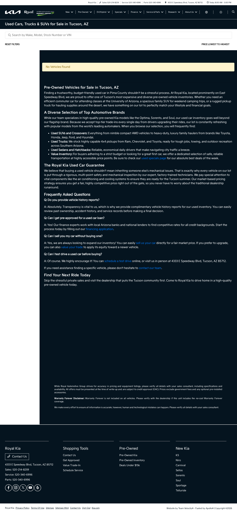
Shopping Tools (75, 448)
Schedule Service (73, 470)
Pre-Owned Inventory (132, 460)
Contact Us (19, 456)
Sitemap (50, 508)
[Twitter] (23, 487)
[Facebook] (8, 487)
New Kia (182, 448)
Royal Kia (9, 508)
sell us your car (146, 243)
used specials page (153, 158)
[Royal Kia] (21, 12)
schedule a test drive (118, 261)
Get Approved (71, 460)
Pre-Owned (128, 448)
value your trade (72, 247)
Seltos (179, 470)
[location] (165, 3)
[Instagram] (15, 487)
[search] (233, 12)
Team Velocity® (185, 508)
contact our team (150, 268)
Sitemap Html (62, 508)
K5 (177, 455)
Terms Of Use (37, 508)
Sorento (180, 475)
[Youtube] (30, 487)
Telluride (181, 490)
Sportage (181, 485)
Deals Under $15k (129, 465)
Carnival (181, 465)
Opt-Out (86, 508)
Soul (178, 480)
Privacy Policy (22, 508)
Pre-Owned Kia (128, 455)
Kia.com (96, 508)
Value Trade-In (72, 465)
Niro (178, 460)
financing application (99, 229)
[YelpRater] (37, 487)
